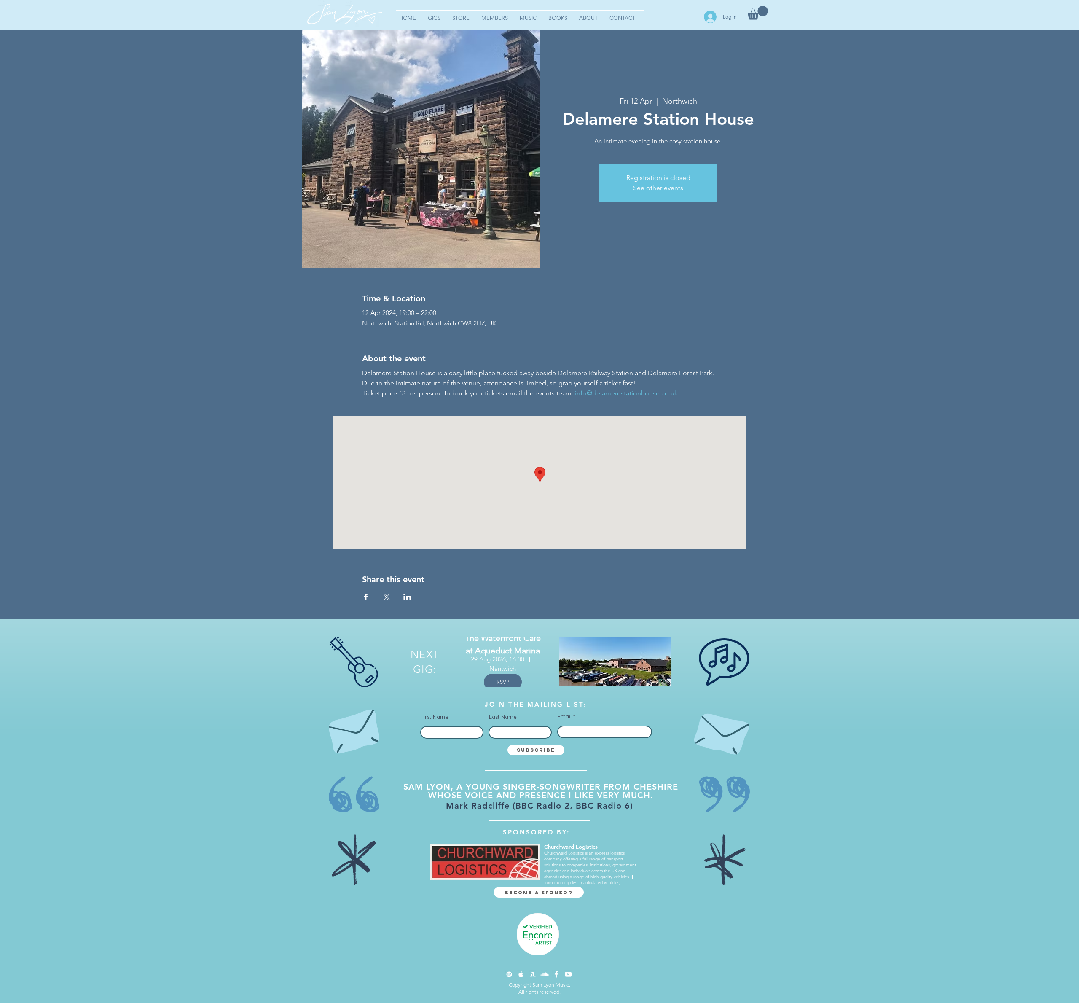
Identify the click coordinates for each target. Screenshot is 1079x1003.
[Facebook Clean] (556, 974)
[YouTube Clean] (568, 974)
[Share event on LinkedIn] (407, 597)
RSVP (503, 682)
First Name (434, 717)
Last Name (503, 717)
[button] (757, 13)
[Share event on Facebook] (366, 597)
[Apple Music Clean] (521, 974)
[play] (632, 877)
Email (565, 716)
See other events (658, 188)
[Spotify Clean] (509, 974)
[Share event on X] (387, 597)
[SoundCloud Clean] (544, 974)
